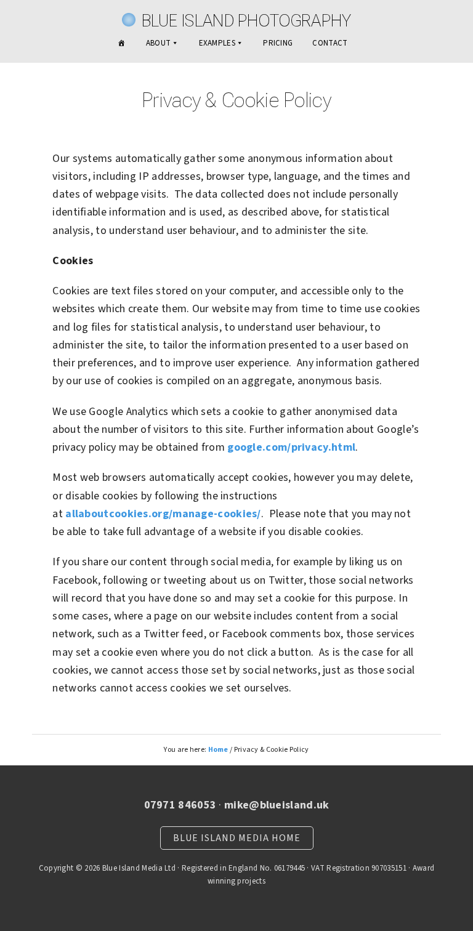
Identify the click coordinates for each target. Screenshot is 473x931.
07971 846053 (180, 805)
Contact (329, 43)
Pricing (278, 43)
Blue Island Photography (247, 20)
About (158, 43)
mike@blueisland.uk (276, 805)
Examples (217, 43)
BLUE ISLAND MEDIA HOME (237, 838)
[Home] (121, 43)
